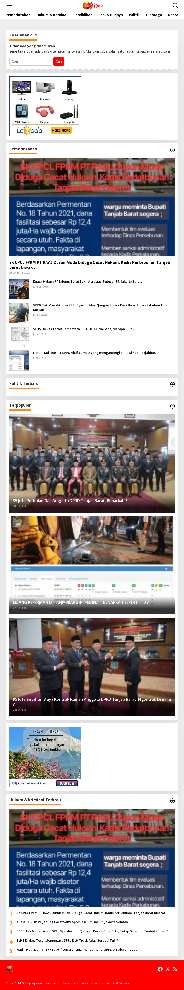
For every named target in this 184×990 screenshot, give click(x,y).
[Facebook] (160, 969)
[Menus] (9, 5)
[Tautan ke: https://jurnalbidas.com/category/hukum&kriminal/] (172, 801)
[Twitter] (168, 969)
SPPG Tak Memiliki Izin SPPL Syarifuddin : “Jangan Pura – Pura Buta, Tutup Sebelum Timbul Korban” (102, 307)
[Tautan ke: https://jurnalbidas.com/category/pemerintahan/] (172, 150)
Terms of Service (117, 983)
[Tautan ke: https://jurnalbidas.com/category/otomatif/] (172, 406)
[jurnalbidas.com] (93, 5)
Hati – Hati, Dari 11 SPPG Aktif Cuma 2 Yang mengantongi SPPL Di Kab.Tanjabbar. (94, 352)
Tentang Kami (90, 983)
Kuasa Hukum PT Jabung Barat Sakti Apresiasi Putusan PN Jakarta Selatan (88, 281)
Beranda (69, 983)
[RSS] (175, 969)
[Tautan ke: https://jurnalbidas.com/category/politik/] (172, 384)
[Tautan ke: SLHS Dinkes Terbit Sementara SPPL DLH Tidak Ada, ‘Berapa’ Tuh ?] (19, 336)
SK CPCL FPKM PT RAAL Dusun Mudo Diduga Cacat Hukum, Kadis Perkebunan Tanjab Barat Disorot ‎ (89, 265)
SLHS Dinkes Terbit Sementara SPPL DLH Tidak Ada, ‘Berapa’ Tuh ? (84, 329)
